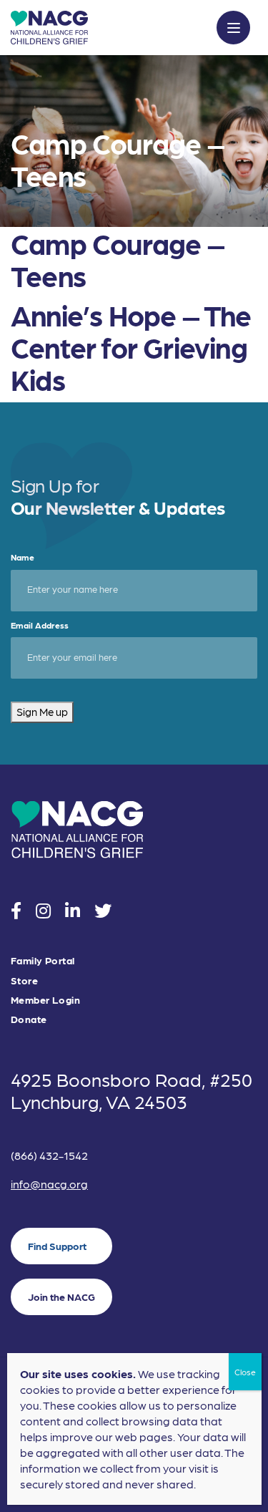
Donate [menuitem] (29, 1019)
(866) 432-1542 (49, 1155)
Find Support (57, 1245)
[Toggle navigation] (233, 27)
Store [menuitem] (24, 980)
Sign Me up (42, 711)
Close (245, 1372)
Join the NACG (61, 1296)
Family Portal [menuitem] (42, 960)
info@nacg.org (49, 1184)
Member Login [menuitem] (45, 999)
